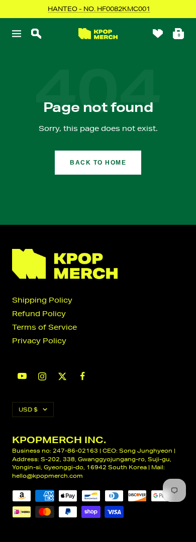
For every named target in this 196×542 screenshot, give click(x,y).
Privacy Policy (39, 340)
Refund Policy (39, 313)
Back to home (98, 162)
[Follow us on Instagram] (42, 376)
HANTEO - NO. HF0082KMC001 (99, 9)
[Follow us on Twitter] (62, 376)
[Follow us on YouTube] (22, 376)
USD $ (28, 409)
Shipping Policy (42, 300)
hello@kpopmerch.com (47, 475)
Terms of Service (44, 327)
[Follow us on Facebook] (82, 376)
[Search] (36, 34)
